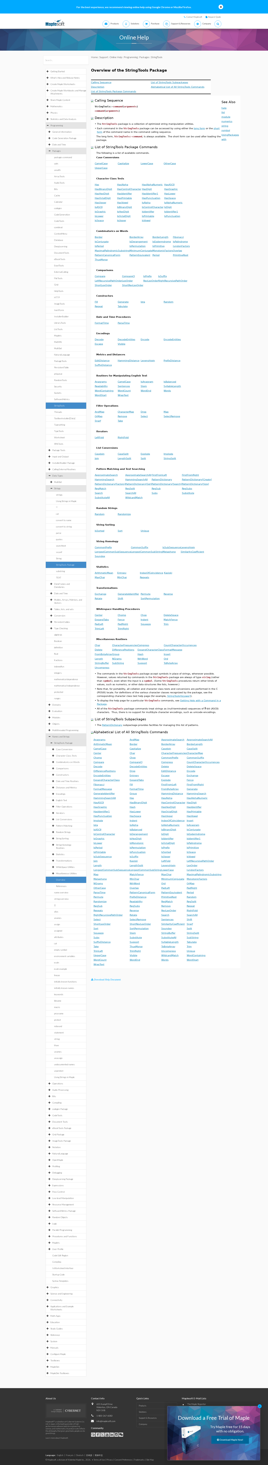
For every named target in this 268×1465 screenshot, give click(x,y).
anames (57, 918)
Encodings (60, 794)
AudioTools (59, 182)
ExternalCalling (61, 272)
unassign (58, 1058)
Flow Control (58, 1191)
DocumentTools (61, 252)
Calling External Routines (64, 469)
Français (70, 1455)
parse (58, 533)
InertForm (59, 310)
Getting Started (57, 71)
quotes (59, 539)
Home (94, 57)
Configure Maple (58, 1354)
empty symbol (60, 949)
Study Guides (56, 1328)
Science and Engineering (61, 1293)
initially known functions (65, 981)
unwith (57, 170)
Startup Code (58, 1274)
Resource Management (63, 1204)
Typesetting (59, 424)
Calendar (58, 201)
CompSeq (56, 1261)
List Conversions (64, 819)
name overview (61, 892)
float (56, 653)
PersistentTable (61, 367)
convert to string (64, 526)
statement (59, 1032)
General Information (62, 131)
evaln (56, 962)
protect (57, 1019)
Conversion (59, 615)
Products (142, 1405)
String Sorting (62, 838)
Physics (54, 112)
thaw (56, 1045)
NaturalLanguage (62, 354)
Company (143, 1424)
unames (58, 1051)
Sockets (57, 393)
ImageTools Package (61, 1140)
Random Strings (63, 832)
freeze (57, 975)
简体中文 (99, 1455)
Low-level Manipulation (63, 1198)
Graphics (54, 1287)
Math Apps (55, 1316)
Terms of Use (99, 1459)
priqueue (58, 373)
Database (58, 240)
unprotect (58, 1070)
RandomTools (60, 380)
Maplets (58, 335)
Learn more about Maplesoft (57, 1438)
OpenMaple (57, 1160)
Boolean (58, 641)
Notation (56, 1147)
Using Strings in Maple (66, 501)
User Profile (57, 1249)
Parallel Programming (62, 1230)
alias (56, 911)
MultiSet (58, 348)
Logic (54, 1223)
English (60, 1455)
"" (57, 507)
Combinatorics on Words (68, 762)
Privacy (110, 1459)
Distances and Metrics (66, 787)
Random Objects (60, 1217)
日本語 (89, 1455)
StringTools (59, 405)
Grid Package (58, 1134)
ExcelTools (59, 265)
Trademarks (139, 1459)
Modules (56, 717)
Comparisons (62, 768)
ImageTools (59, 303)
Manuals (54, 1347)
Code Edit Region (60, 1255)
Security (58, 386)
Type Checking (61, 628)
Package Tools (58, 450)
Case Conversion (64, 749)
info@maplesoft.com (105, 1421)
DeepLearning (60, 246)
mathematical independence (67, 685)
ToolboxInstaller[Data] (64, 418)
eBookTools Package (61, 1128)
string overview (61, 899)
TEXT (58, 577)
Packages (56, 151)
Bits (56, 189)
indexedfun (59, 666)
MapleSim (54, 1366)
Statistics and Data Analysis (63, 119)
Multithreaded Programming (65, 730)
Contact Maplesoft (194, 17)
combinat (58, 227)
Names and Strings (61, 736)
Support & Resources (148, 1418)
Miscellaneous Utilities (66, 873)
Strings (57, 488)
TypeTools (59, 431)
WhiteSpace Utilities (65, 867)
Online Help (116, 57)
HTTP (57, 297)
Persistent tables (62, 622)
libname (57, 1000)
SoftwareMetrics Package (64, 1211)
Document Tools (60, 1121)
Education (55, 1322)
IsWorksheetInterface (62, 1268)
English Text (61, 800)
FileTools (58, 278)
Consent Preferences (123, 1459)
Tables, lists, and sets (64, 609)
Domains (56, 704)
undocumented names (64, 1064)
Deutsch (79, 1455)
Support (103, 57)
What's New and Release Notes (65, 77)
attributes (58, 937)
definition (58, 647)
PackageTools (60, 361)
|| (55, 905)
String (58, 558)
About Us (51, 1398)
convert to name (63, 520)
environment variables (64, 956)
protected (58, 692)
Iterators (60, 813)
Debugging (57, 1172)
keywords (58, 994)
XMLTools (58, 443)
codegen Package (60, 1109)
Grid (56, 284)
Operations (57, 1083)
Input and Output (60, 456)
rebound (58, 1026)
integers (58, 673)
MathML (58, 342)
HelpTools (58, 291)
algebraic (58, 634)
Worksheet (59, 437)
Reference (55, 1335)
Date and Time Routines (67, 781)
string (57, 1039)
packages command (63, 157)
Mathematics (56, 106)
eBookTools (59, 259)
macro (57, 1007)
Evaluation (57, 711)
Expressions (58, 1185)
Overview (60, 879)
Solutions (143, 1412)
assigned (58, 930)
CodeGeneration (62, 214)
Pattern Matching (64, 825)
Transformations (64, 860)
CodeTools (59, 221)
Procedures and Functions (64, 1236)
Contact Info (98, 1398)
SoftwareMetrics (62, 399)
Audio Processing (60, 1090)
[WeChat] (121, 1435)
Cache (57, 195)
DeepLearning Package (62, 1179)
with (56, 163)
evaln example (60, 969)
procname (58, 1013)
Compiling (56, 1102)
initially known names (64, 988)
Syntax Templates (60, 1281)
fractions (58, 660)
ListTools (58, 329)
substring (60, 571)
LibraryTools (60, 322)
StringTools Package (65, 564)
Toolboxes (55, 1360)
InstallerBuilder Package (63, 463)
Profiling (56, 1166)
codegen (58, 208)
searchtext (61, 545)
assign (57, 924)
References (61, 886)
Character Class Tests (66, 755)
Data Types (57, 475)
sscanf (59, 552)
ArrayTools (59, 176)
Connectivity (56, 1300)
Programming (56, 125)
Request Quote (214, 17)
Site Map (150, 1459)
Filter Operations (64, 806)
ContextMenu (60, 233)
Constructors (62, 774)
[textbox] (205, 708)
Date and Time (59, 144)
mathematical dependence (66, 679)
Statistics (60, 854)
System (53, 1341)
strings (59, 494)
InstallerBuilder (61, 316)
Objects (56, 723)
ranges (57, 698)
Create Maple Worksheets (62, 84)
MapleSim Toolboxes (59, 1373)
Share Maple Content (60, 100)
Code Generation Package (64, 138)
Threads (58, 412)
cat (57, 514)
